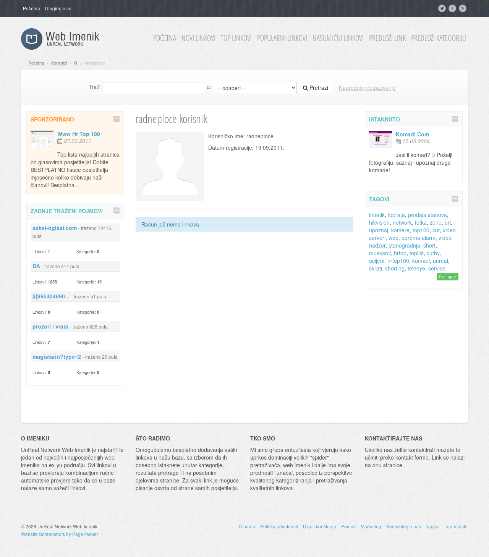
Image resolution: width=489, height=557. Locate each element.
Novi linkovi (198, 38)
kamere (400, 230)
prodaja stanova (427, 215)
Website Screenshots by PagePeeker (59, 534)
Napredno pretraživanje (367, 87)
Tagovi (433, 526)
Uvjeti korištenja (319, 526)
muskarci (380, 253)
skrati (375, 268)
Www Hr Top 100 (78, 134)
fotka (421, 222)
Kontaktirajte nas (403, 526)
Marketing (371, 526)
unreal (440, 260)
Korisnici (59, 63)
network (402, 222)
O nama (247, 526)
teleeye (416, 268)
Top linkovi (236, 38)
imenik (377, 215)
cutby (433, 253)
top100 (421, 230)
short (429, 245)
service (436, 268)
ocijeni (376, 260)
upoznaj (378, 230)
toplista (396, 215)
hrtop (400, 253)
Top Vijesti (455, 526)
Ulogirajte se (58, 8)
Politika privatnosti (279, 526)
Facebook (453, 8)
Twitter (442, 8)
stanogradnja (404, 245)
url (448, 222)
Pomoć (348, 526)
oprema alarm (419, 237)
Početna (31, 8)
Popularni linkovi (282, 38)
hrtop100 (398, 260)
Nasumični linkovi (338, 38)
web (393, 237)
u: (209, 87)
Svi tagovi (447, 276)
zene (436, 222)
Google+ (463, 8)
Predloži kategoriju (438, 38)
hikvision (379, 222)
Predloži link (387, 38)
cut (436, 230)
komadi (421, 260)
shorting (395, 268)
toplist (417, 253)
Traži (94, 87)
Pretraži (318, 87)
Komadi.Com (412, 134)
